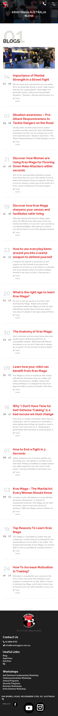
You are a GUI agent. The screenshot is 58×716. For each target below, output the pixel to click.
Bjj (4, 664)
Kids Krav (7, 661)
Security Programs (11, 683)
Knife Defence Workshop (14, 689)
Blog (5, 656)
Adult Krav (7, 658)
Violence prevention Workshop (17, 678)
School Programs (11, 681)
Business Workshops (12, 686)
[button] (54, 4)
